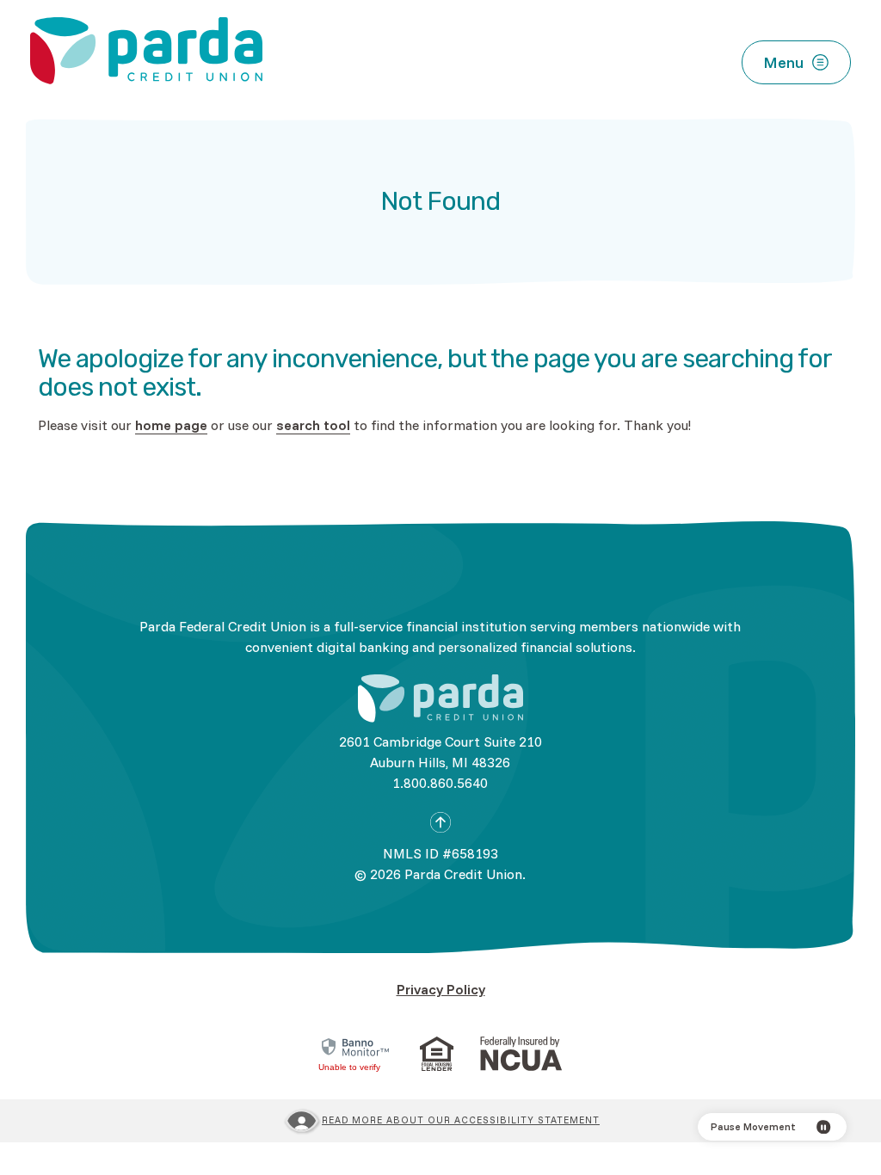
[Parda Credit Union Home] (440, 698)
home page (171, 425)
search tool (313, 425)
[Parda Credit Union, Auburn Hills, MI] (146, 50)
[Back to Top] (440, 822)
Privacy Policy (441, 989)
